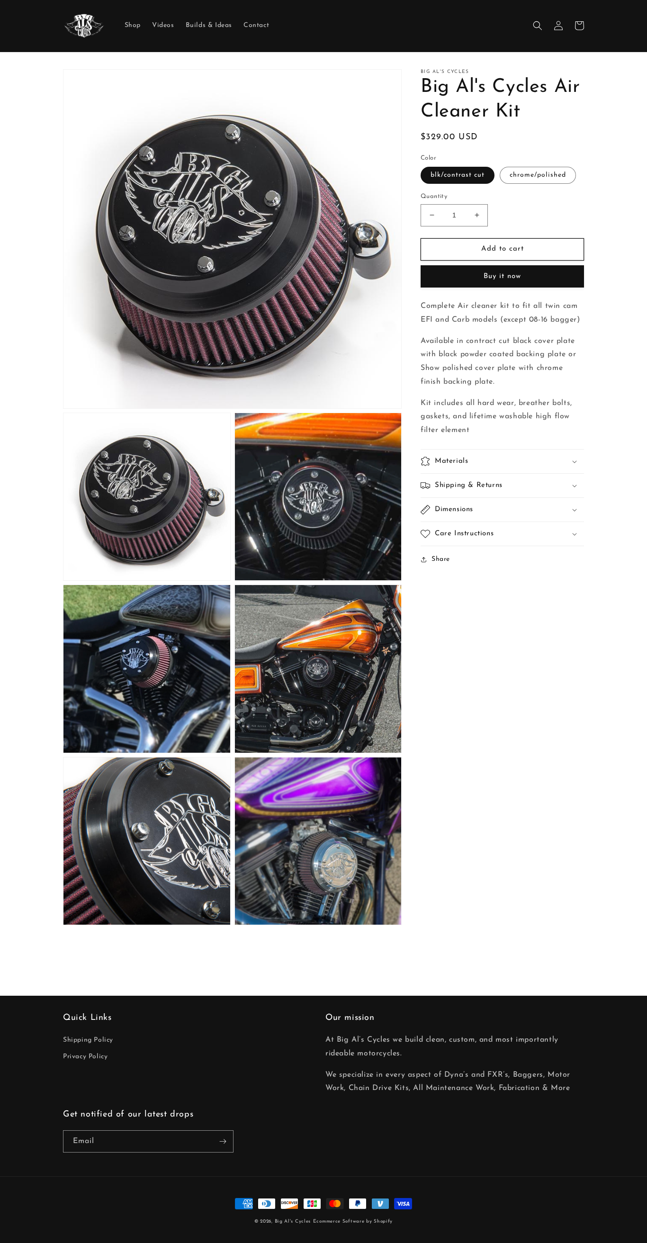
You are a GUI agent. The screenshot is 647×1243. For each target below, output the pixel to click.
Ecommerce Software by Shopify (353, 1221)
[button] (537, 25)
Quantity (434, 196)
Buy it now (502, 276)
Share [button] (440, 559)
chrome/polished (538, 175)
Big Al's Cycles (293, 1221)
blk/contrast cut (458, 175)
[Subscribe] (222, 1141)
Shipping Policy (88, 1040)
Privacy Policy (85, 1056)
